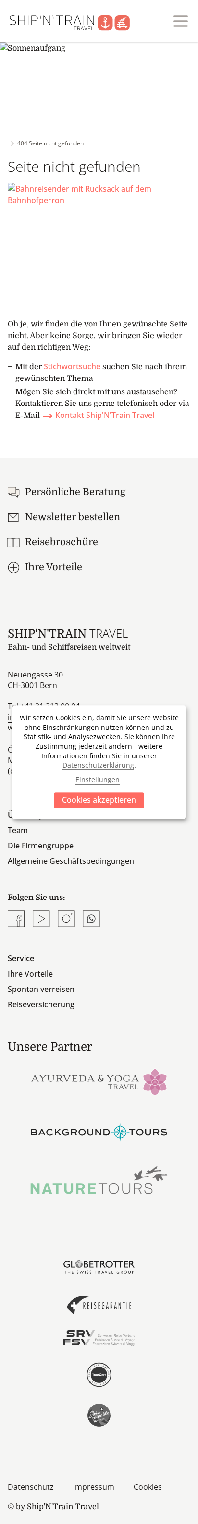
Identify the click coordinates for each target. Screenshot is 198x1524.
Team (18, 830)
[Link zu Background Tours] (99, 1131)
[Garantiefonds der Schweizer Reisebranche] (99, 1305)
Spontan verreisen (41, 989)
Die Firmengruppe (41, 845)
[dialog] (99, 762)
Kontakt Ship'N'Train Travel (104, 415)
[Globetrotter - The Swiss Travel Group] (99, 1266)
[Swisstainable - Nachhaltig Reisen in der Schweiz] (99, 1415)
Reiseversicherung (41, 1004)
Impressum (93, 1487)
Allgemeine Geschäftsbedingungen (71, 861)
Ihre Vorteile (30, 973)
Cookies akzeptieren (99, 800)
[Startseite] (75, 21)
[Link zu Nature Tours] (99, 1180)
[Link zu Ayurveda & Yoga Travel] (99, 1081)
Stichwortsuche (72, 366)
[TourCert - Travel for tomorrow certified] (99, 1374)
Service (21, 958)
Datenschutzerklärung (98, 764)
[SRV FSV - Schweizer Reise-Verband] (99, 1338)
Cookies (148, 1487)
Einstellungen (97, 779)
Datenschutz (31, 1487)
